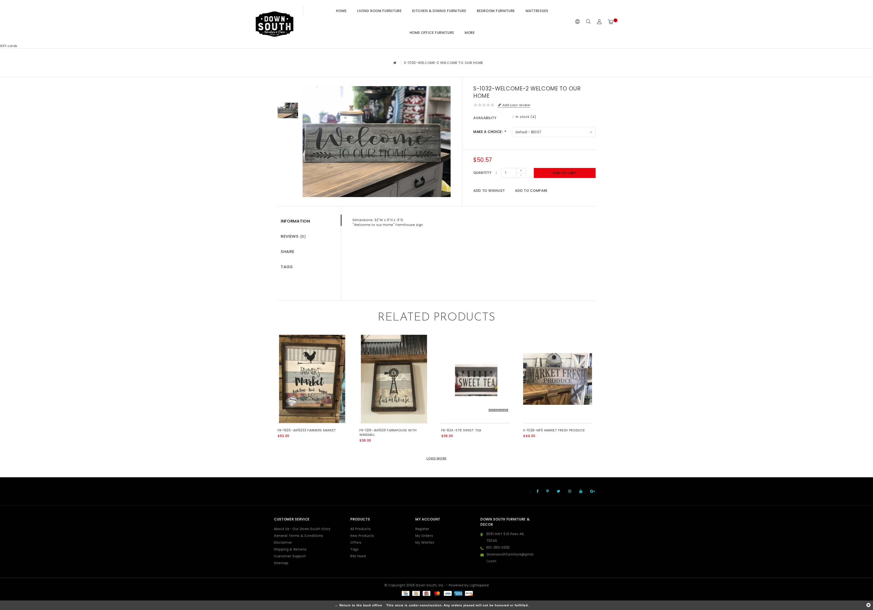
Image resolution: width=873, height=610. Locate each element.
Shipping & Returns (290, 549)
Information (295, 221)
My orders (424, 535)
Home (341, 10)
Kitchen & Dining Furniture (439, 10)
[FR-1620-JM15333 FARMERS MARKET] (312, 379)
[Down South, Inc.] (274, 21)
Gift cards (8, 46)
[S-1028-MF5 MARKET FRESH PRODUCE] (557, 379)
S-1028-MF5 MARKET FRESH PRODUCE (554, 430)
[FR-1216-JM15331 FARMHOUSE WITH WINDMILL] (393, 379)
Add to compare (531, 190)
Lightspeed (479, 585)
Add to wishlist (489, 190)
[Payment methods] (405, 593)
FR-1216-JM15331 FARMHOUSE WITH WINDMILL (388, 432)
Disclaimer (283, 542)
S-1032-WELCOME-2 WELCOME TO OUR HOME (443, 62)
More (470, 32)
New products (362, 535)
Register (422, 529)
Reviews (293, 236)
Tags (287, 267)
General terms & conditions (298, 535)
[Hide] (868, 605)
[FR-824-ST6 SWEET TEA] (475, 379)
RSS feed (358, 556)
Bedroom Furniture (496, 10)
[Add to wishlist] (291, 443)
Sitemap (281, 563)
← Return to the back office (358, 605)
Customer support (290, 556)
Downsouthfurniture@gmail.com (510, 557)
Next (287, 131)
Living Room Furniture (379, 10)
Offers (355, 542)
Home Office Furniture (432, 32)
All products (360, 529)
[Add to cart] (280, 443)
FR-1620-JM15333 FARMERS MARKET (307, 430)
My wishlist (424, 542)
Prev (287, 89)
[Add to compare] (303, 443)
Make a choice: (489, 131)
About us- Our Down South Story (302, 529)
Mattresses (537, 10)
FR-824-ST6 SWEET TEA (461, 430)
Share (287, 251)
